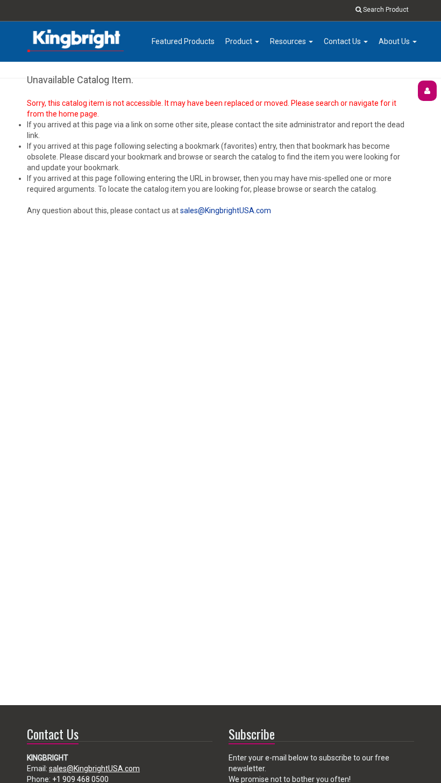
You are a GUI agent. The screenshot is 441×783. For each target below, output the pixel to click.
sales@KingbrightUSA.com (225, 210)
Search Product (385, 9)
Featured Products (183, 41)
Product (239, 41)
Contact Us (343, 41)
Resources (289, 41)
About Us (395, 41)
